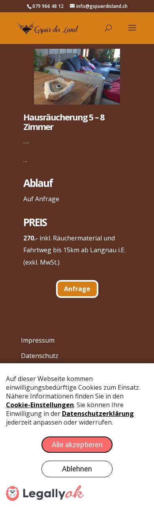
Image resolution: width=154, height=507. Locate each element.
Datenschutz (39, 355)
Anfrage (77, 288)
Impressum (37, 340)
